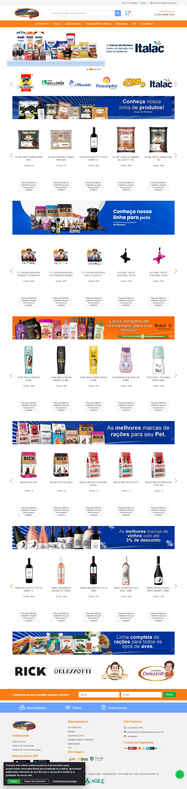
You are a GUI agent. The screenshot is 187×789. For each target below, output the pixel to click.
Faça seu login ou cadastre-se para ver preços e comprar (28, 186)
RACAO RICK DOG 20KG (61, 482)
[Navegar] (5, 48)
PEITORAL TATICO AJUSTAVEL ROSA (158, 274)
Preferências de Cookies (65, 781)
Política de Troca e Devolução (26, 749)
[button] (87, 69)
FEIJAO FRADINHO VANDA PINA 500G (61, 158)
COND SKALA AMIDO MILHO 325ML (93, 379)
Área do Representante (165, 3)
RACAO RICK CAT (28, 482)
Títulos (77, 708)
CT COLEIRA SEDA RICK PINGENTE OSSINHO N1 (28, 274)
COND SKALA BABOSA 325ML (29, 379)
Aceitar (13, 781)
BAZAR (71, 731)
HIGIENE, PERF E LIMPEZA (80, 740)
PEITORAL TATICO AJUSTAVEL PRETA (126, 274)
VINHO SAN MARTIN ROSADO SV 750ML (61, 589)
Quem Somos (19, 741)
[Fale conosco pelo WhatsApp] (179, 774)
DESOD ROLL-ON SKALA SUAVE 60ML (158, 379)
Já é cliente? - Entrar (135, 3)
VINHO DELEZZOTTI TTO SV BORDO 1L (93, 158)
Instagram (132, 736)
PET (70, 748)
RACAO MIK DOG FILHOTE (125, 482)
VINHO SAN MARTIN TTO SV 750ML (93, 589)
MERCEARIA (74, 744)
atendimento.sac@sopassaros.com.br (145, 732)
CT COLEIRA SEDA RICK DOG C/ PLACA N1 (93, 274)
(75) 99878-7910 (166, 14)
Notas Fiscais (117, 708)
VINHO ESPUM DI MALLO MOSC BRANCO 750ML (158, 589)
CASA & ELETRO (76, 735)
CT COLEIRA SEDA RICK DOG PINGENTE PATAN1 (61, 274)
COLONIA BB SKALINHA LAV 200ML (126, 379)
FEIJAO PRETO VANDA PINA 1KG (158, 158)
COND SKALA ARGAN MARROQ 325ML (61, 379)
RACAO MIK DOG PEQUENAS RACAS (93, 483)
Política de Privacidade (23, 745)
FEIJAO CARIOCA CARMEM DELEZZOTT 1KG (126, 158)
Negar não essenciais (35, 781)
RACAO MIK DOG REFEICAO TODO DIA (158, 483)
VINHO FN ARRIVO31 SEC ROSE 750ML (126, 589)
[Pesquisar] (118, 13)
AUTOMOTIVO (75, 727)
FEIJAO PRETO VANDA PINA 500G (28, 158)
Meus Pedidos (36, 708)
